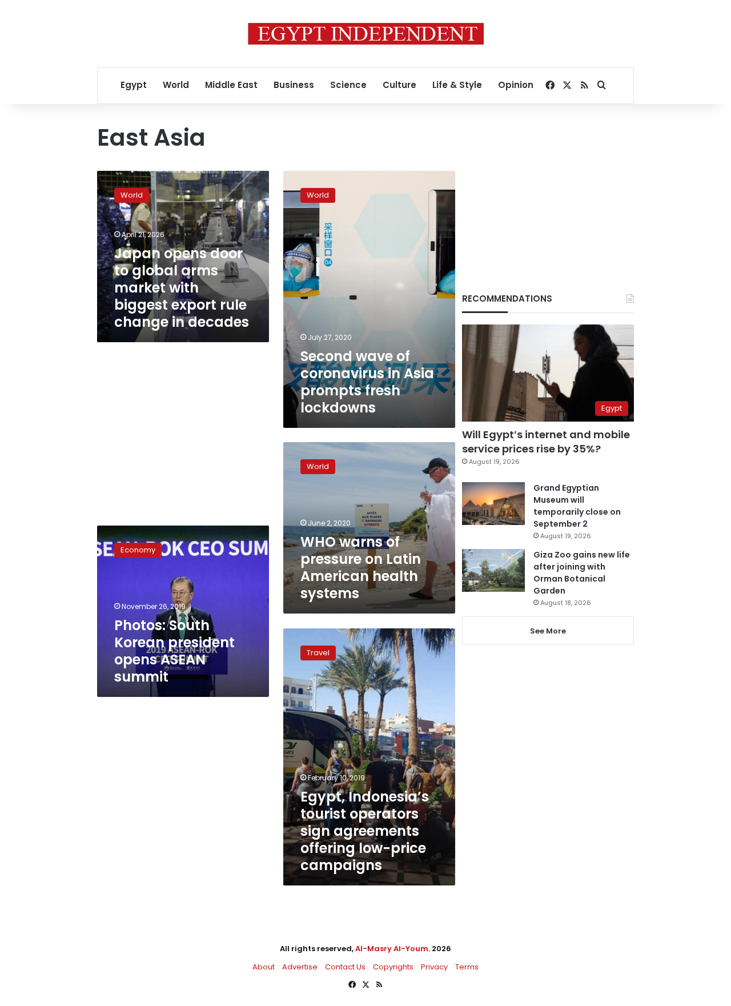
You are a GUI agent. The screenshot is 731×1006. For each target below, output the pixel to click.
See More (548, 631)
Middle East (231, 85)
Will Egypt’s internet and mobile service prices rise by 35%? (546, 441)
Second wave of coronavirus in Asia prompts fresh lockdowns (367, 382)
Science (348, 85)
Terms (467, 966)
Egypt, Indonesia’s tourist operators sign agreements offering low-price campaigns (364, 831)
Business (294, 85)
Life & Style (457, 85)
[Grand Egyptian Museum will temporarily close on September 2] (493, 503)
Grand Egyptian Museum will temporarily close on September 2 (577, 506)
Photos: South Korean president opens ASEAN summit (174, 651)
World (176, 85)
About (263, 966)
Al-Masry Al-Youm (391, 948)
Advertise (300, 966)
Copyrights (393, 966)
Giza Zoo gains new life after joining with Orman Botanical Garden (581, 572)
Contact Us (345, 966)
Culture (399, 85)
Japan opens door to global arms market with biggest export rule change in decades (181, 287)
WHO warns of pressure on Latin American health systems (360, 567)
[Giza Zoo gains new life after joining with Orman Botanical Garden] (493, 570)
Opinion (515, 85)
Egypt (134, 85)
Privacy (434, 966)
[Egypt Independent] (366, 34)
